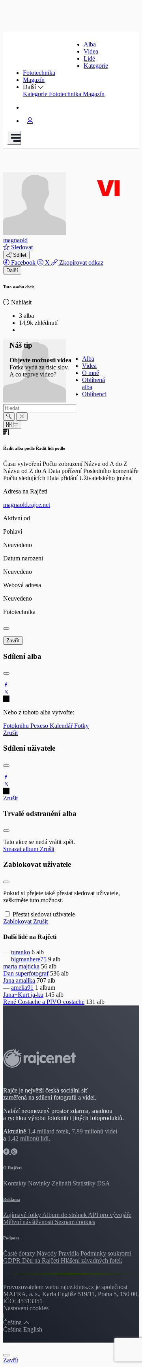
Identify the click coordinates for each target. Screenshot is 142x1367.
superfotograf (32, 973)
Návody (47, 1253)
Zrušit (10, 732)
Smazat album (21, 849)
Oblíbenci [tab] (94, 394)
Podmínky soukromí (105, 1253)
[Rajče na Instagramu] (14, 1151)
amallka (25, 980)
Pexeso (40, 725)
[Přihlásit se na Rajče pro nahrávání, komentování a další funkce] (30, 120)
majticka (29, 966)
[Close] (6, 628)
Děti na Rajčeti (41, 1260)
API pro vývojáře (109, 1214)
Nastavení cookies (26, 1308)
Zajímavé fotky (22, 1214)
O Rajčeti (12, 1167)
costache (73, 1001)
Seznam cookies (75, 1222)
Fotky (81, 725)
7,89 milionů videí (94, 1131)
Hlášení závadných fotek (91, 1260)
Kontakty (15, 1183)
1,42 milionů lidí (28, 1138)
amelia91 (22, 987)
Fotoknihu (16, 725)
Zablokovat (18, 921)
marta (11, 966)
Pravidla (69, 1253)
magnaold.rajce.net (26, 504)
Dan (9, 973)
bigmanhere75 (29, 959)
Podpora (11, 1237)
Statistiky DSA (91, 1183)
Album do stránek (65, 1214)
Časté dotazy (20, 1253)
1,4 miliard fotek (48, 1131)
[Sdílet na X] (6, 691)
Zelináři (62, 1183)
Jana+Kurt (17, 994)
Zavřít (13, 641)
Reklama (11, 1199)
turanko (20, 952)
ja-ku (37, 994)
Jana (9, 980)
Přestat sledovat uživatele (44, 914)
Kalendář (62, 725)
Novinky (40, 1183)
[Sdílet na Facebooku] (6, 684)
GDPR (12, 1260)
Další (12, 270)
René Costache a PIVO (33, 1001)
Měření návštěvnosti (29, 1222)
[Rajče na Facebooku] (7, 1151)
